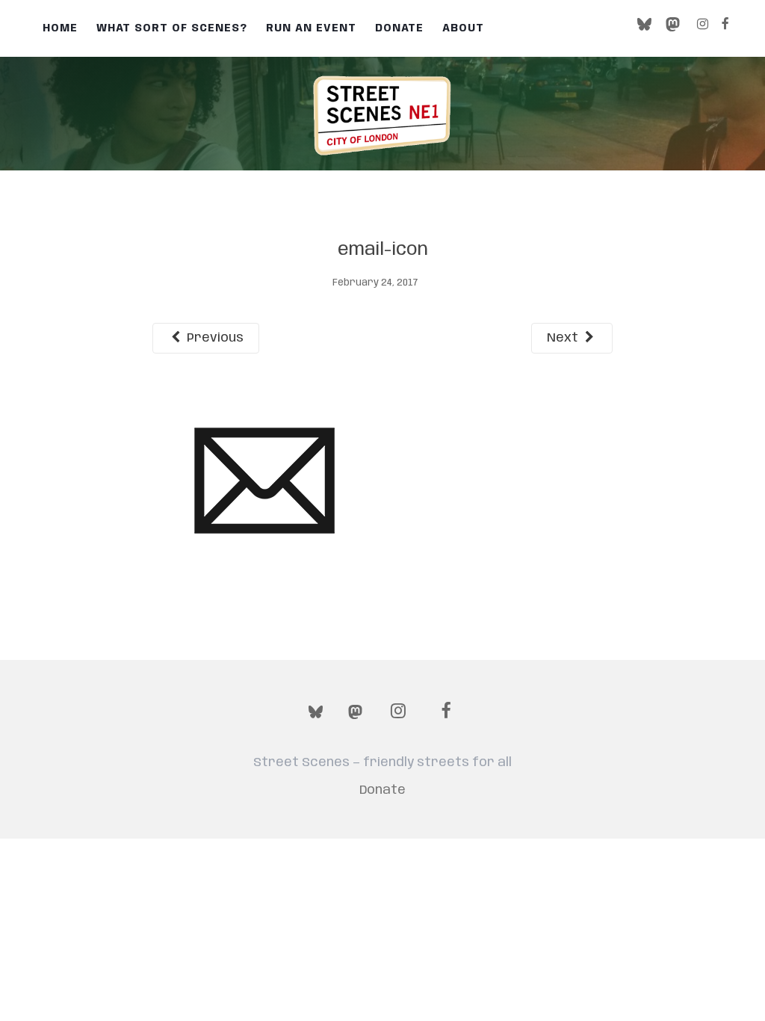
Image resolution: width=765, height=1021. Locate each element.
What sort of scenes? (171, 28)
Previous (214, 338)
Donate (399, 28)
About (463, 28)
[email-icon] (264, 480)
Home (60, 28)
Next (564, 338)
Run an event (311, 28)
